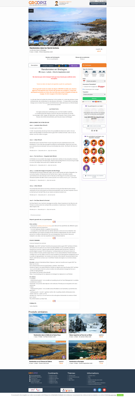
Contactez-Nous (91, 375)
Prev (27, 28)
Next (107, 28)
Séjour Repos (71, 379)
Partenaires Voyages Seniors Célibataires (96, 382)
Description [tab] (34, 65)
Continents (53, 373)
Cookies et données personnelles (95, 379)
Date (84, 78)
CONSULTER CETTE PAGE (45, 225)
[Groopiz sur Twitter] (99, 390)
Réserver (94, 98)
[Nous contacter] (104, 390)
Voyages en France (53, 375)
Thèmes (71, 373)
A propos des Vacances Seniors (94, 384)
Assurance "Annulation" (89, 84)
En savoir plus (112, 395)
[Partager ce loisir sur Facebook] (92, 131)
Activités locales (72, 375)
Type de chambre (88, 69)
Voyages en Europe (53, 381)
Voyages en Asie (52, 379)
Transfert (85, 92)
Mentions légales (91, 381)
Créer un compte (102, 1)
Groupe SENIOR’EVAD (35, 375)
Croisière (70, 378)
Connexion (92, 1)
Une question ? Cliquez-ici (65, 1)
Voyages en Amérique (53, 378)
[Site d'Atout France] (38, 390)
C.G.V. (89, 378)
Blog (89, 377)
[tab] (59, 65)
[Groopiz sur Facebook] (95, 390)
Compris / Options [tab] (48, 65)
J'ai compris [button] (120, 395)
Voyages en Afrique (53, 377)
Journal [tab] (75, 65)
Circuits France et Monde (74, 377)
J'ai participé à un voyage (98, 3)
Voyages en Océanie (53, 382)
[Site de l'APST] (33, 390)
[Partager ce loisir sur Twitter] (94, 131)
